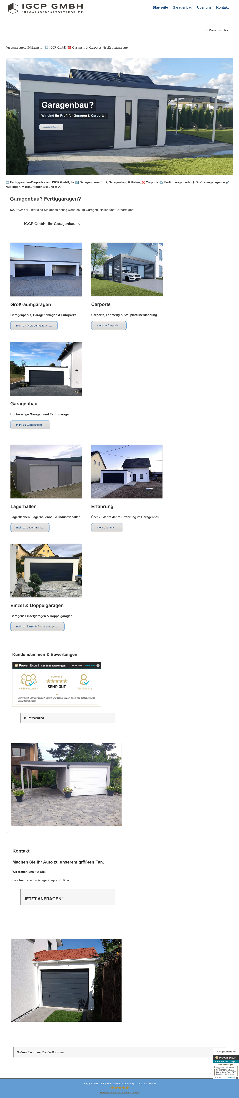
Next (227, 30)
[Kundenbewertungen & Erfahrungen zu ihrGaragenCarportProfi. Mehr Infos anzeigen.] (226, 1063)
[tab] (52, 223)
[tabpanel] (119, 634)
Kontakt (152, 1083)
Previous (215, 30)
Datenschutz (140, 1083)
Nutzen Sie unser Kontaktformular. (41, 1052)
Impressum (127, 1083)
